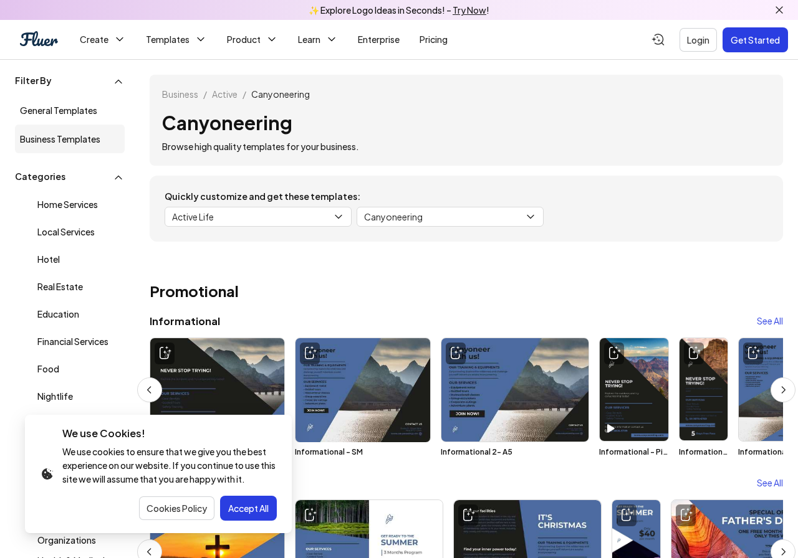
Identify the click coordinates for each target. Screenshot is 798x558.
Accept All (248, 508)
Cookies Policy (177, 508)
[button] (70, 81)
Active (225, 94)
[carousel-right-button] (783, 389)
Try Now (469, 10)
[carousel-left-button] (149, 389)
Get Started (755, 39)
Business (180, 94)
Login (698, 39)
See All (770, 320)
